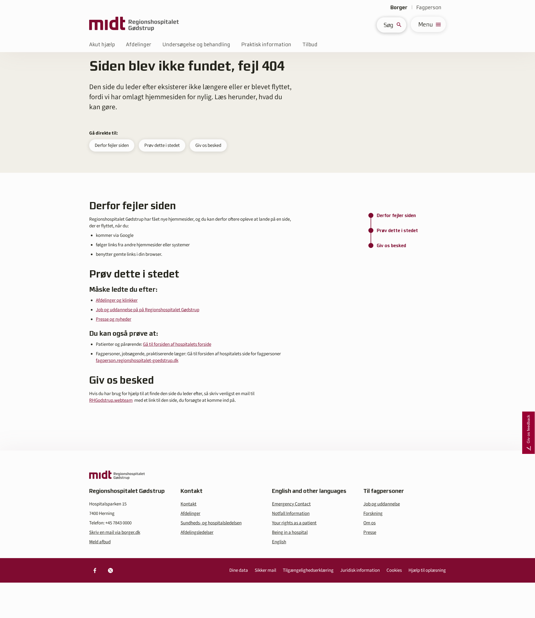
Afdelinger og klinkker (117, 300)
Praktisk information (266, 44)
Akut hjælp (102, 44)
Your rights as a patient (294, 523)
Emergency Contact (291, 504)
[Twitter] (110, 570)
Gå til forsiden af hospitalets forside (177, 344)
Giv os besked (208, 145)
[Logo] (134, 24)
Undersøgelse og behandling (196, 44)
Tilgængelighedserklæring (308, 570)
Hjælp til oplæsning (427, 570)
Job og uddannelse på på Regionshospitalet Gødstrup (147, 309)
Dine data (238, 570)
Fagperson (428, 7)
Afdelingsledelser (197, 532)
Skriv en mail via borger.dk (114, 532)
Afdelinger (138, 44)
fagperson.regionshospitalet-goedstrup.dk (137, 360)
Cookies (394, 570)
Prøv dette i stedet (162, 145)
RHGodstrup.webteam (111, 400)
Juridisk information (360, 570)
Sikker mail (265, 570)
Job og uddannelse (381, 504)
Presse (369, 532)
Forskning (373, 513)
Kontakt (188, 504)
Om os (369, 523)
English (279, 542)
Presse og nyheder (113, 319)
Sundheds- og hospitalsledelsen (211, 523)
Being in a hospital (290, 532)
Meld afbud (100, 542)
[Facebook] (94, 570)
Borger (398, 7)
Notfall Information (291, 513)
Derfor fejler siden (112, 145)
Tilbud (309, 44)
